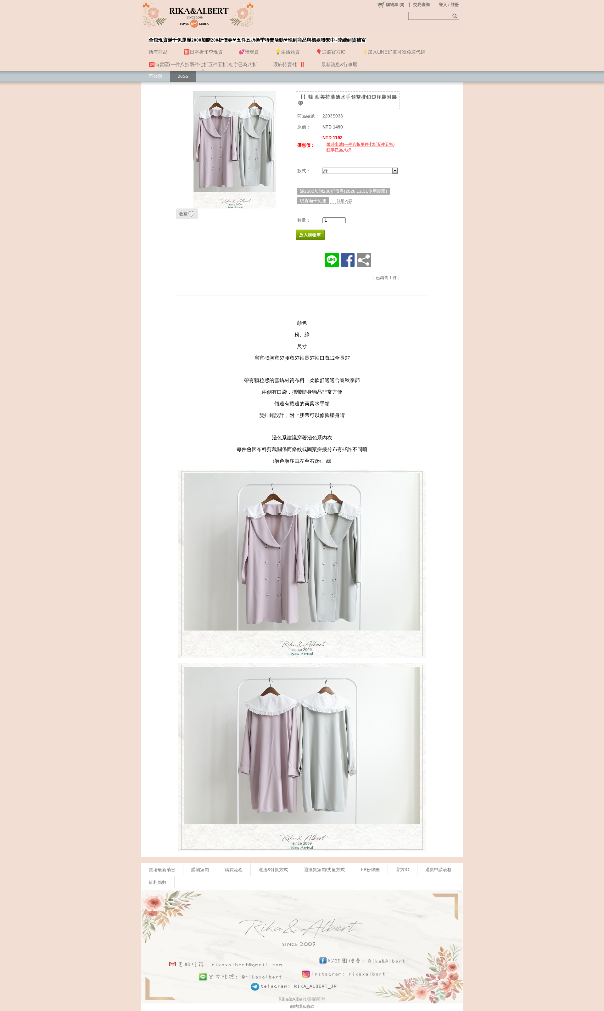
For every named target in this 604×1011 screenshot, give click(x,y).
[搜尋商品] (455, 15)
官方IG (402, 869)
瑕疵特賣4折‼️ (289, 64)
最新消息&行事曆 (339, 64)
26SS (183, 76)
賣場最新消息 (162, 869)
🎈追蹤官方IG (331, 51)
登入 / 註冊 (449, 4)
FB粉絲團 (370, 869)
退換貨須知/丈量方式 (324, 869)
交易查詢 (421, 4)
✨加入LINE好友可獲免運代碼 (393, 51)
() (395, 4)
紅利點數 (157, 882)
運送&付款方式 (273, 869)
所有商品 (158, 51)
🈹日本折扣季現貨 (203, 51)
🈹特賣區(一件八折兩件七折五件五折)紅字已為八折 (203, 64)
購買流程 (234, 869)
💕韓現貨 (249, 51)
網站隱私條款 (302, 1006)
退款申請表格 (438, 869)
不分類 (155, 76)
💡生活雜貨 (287, 51)
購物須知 (200, 869)
